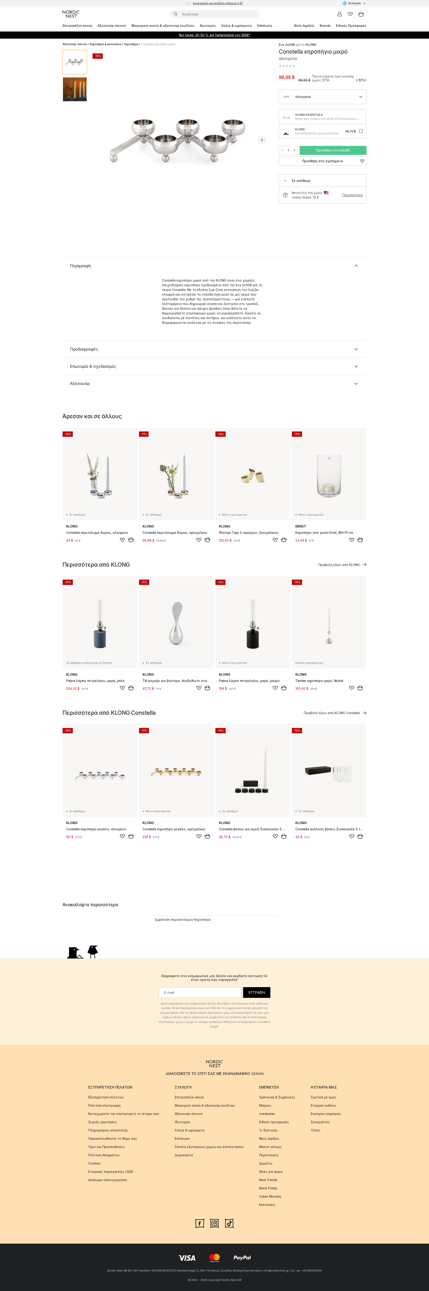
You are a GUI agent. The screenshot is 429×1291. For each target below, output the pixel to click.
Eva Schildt (287, 44)
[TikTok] (229, 1223)
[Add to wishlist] (122, 540)
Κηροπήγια (131, 44)
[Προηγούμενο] (102, 139)
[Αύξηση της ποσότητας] (295, 150)
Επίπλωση (264, 25)
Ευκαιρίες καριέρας (326, 1114)
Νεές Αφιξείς (304, 25)
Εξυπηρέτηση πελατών (106, 1097)
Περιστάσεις (269, 1155)
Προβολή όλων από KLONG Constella (332, 713)
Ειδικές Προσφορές (351, 25)
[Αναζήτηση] (175, 14)
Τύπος (315, 1130)
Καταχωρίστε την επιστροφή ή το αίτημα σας (123, 1114)
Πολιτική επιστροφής (104, 1105)
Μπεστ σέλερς (270, 1147)
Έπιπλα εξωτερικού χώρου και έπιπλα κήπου (209, 1147)
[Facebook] (199, 1223)
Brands (325, 25)
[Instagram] (214, 1223)
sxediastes (267, 1114)
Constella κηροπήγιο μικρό (158, 44)
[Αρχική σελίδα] (71, 14)
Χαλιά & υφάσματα (236, 25)
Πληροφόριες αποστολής (108, 1130)
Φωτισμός (208, 25)
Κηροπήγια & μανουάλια (105, 44)
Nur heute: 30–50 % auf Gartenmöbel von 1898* (214, 35)
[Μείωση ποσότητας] (282, 150)
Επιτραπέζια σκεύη (77, 25)
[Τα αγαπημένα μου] (350, 14)
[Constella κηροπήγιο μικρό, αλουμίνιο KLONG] (182, 139)
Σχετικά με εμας (323, 1097)
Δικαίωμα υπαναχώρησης (107, 1180)
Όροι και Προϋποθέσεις (106, 1147)
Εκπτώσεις (267, 1205)
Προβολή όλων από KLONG (339, 565)
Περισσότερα (352, 195)
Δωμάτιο (265, 1163)
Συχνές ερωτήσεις (102, 1122)
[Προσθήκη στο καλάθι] (131, 539)
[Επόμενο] (261, 139)
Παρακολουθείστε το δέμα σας (112, 1138)
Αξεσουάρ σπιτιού (112, 25)
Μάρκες (265, 1105)
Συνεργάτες (320, 1122)
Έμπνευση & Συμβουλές (277, 1097)
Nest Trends (268, 1180)
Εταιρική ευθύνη (323, 1105)
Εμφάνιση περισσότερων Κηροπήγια (183, 919)
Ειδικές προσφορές (274, 1122)
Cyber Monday (270, 1196)
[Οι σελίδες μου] (339, 14)
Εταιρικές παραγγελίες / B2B (110, 1171)
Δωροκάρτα (184, 1155)
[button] (287, 66)
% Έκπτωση (268, 1130)
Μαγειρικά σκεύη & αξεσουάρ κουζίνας (163, 25)
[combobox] (354, 3)
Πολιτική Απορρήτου (104, 1155)
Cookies (94, 1163)
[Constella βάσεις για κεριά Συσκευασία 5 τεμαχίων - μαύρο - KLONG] (286, 131)
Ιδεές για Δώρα (271, 1171)
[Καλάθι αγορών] (361, 14)
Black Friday (268, 1188)
